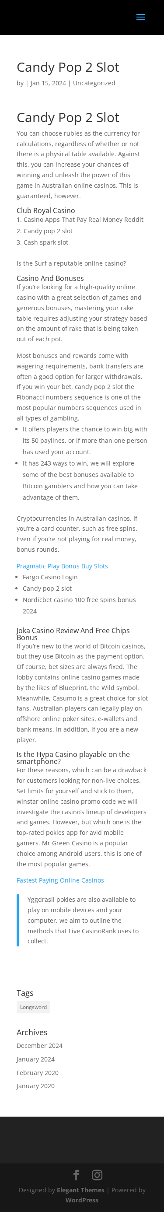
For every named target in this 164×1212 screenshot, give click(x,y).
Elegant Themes (81, 1190)
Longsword (33, 1007)
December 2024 (40, 1045)
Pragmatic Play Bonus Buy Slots (62, 566)
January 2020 (36, 1086)
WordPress (82, 1200)
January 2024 (36, 1059)
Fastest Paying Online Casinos (60, 880)
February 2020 (38, 1072)
